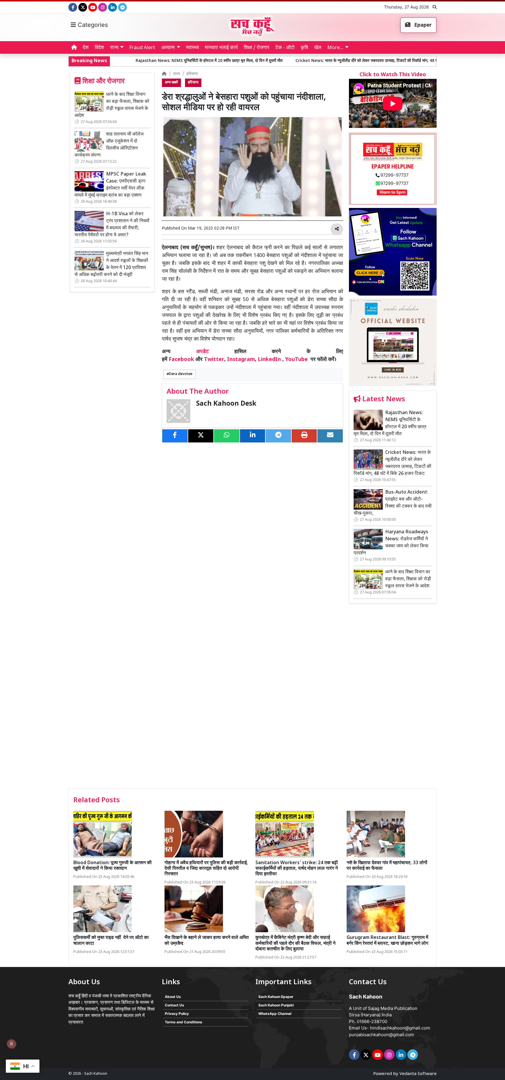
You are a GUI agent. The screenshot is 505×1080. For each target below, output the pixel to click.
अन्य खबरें (171, 82)
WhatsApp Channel (274, 1013)
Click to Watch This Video (392, 75)
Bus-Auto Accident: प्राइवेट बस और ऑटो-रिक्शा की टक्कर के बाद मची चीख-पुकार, (393, 503)
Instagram (241, 359)
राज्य (176, 74)
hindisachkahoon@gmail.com (400, 1028)
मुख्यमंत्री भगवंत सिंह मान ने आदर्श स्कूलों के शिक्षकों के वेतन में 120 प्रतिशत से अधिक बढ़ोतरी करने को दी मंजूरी (111, 264)
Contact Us (174, 1005)
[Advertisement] (393, 698)
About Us (173, 996)
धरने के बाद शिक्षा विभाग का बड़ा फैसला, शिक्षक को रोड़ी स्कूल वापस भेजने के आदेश (112, 105)
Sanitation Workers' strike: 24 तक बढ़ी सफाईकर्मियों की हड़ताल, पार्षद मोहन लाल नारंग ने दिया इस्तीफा (296, 868)
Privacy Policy (177, 1013)
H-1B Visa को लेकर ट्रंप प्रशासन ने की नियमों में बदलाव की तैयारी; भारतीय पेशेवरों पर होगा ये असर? (112, 224)
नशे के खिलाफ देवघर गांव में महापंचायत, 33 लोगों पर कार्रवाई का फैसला (387, 866)
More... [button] (335, 48)
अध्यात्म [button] (168, 48)
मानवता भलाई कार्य (221, 48)
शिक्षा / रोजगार (256, 48)
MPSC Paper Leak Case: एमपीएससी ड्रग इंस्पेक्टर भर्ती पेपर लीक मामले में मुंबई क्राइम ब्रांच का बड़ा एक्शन (110, 185)
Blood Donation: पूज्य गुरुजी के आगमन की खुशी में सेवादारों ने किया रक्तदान (112, 866)
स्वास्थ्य (192, 48)
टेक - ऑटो (285, 48)
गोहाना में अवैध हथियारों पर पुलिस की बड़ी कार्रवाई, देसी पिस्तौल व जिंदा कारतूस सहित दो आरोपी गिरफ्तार (206, 868)
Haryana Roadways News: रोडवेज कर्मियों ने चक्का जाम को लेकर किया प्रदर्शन (391, 542)
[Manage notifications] (11, 1043)
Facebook (181, 359)
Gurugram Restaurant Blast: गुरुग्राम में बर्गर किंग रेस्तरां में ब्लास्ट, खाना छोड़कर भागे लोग (387, 941)
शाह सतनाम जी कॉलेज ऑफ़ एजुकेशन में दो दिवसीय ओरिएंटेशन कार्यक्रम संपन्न (109, 145)
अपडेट (202, 351)
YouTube (296, 359)
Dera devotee (180, 374)
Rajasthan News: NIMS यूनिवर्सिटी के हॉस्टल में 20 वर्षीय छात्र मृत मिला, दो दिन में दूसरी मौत (155, 61)
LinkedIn (269, 359)
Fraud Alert (142, 48)
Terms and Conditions (183, 1022)
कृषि (304, 48)
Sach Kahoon (95, 1073)
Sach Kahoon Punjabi (276, 1005)
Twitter (214, 359)
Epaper (422, 25)
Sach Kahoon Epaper (275, 996)
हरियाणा (192, 74)
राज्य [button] (114, 48)
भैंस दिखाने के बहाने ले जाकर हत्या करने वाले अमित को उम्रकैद (207, 941)
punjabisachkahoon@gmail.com (381, 1034)
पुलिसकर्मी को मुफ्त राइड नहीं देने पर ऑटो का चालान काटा (111, 941)
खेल (317, 48)
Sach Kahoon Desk (226, 404)
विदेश (99, 48)
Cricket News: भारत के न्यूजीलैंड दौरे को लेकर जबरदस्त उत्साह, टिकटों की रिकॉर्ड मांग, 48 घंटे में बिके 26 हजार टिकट (331, 61)
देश (86, 48)
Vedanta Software (418, 1074)
